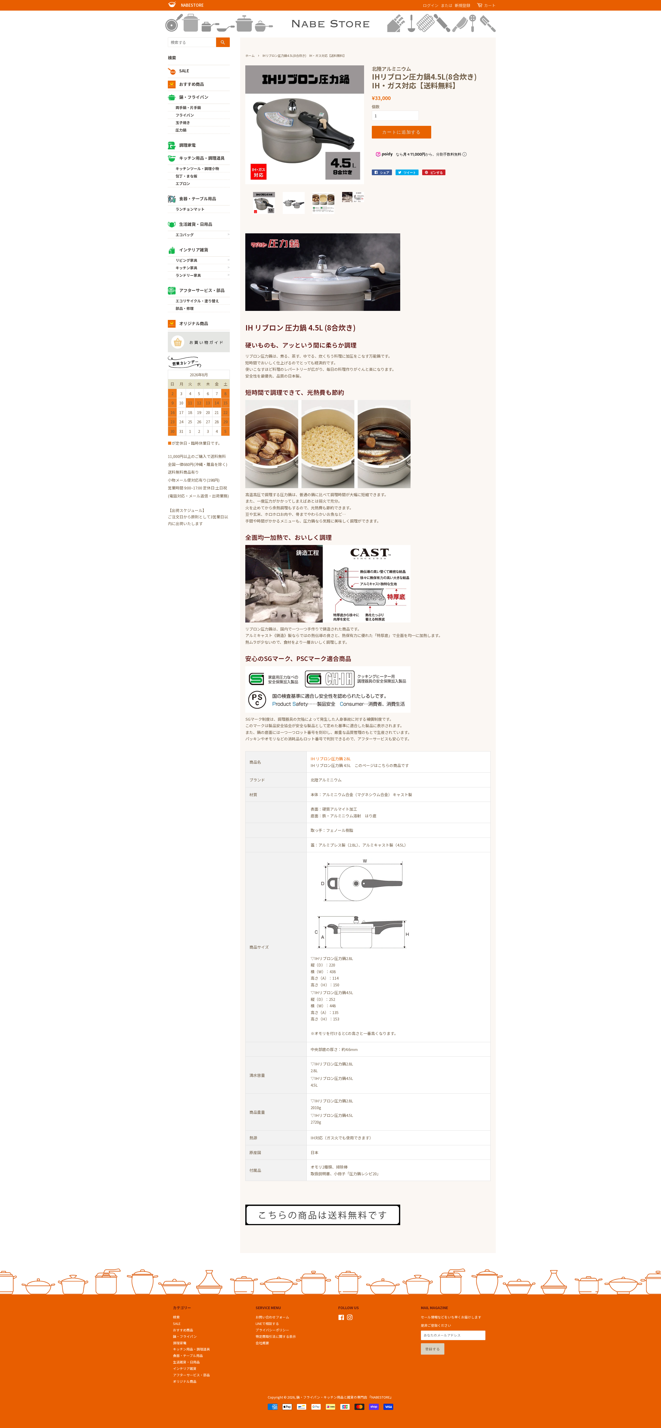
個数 (376, 106)
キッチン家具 (186, 267)
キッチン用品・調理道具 (201, 158)
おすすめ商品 (191, 84)
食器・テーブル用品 (197, 198)
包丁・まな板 (186, 176)
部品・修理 (185, 308)
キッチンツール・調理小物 (197, 168)
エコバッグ (185, 234)
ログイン (430, 5)
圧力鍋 (181, 130)
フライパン (185, 115)
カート (490, 5)
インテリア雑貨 (193, 250)
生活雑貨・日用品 (195, 224)
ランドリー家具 (188, 275)
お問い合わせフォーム (272, 1317)
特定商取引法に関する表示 (276, 1336)
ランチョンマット (190, 209)
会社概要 (262, 1342)
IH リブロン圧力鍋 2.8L (331, 758)
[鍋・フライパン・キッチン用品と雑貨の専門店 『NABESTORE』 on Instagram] (349, 1318)
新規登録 (462, 5)
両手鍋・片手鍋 (188, 107)
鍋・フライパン (193, 97)
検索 (172, 58)
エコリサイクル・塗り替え (197, 300)
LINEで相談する (267, 1323)
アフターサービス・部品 (201, 290)
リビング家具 (186, 260)
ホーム (250, 55)
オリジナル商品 (193, 323)
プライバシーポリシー (272, 1329)
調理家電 (187, 145)
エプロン (183, 183)
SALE (183, 70)
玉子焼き (183, 122)
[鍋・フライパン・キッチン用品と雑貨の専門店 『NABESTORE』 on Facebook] (341, 1318)
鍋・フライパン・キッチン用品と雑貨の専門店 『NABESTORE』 (344, 1397)
